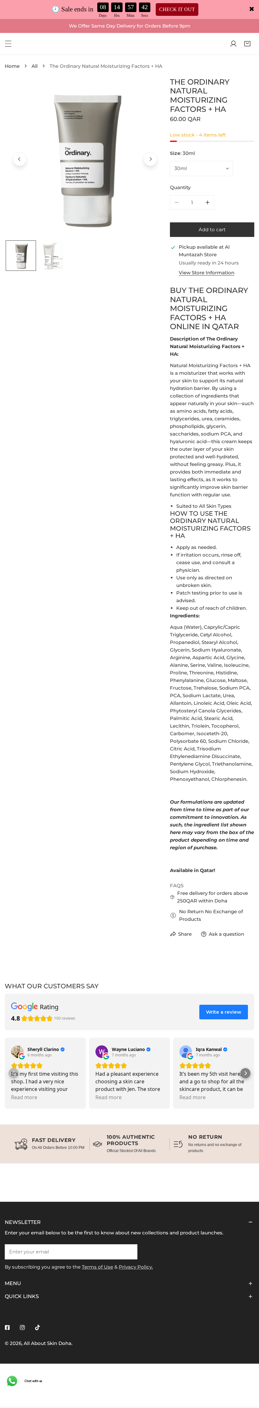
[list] (85, 158)
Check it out (177, 9)
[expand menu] (8, 44)
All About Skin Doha (47, 1343)
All (35, 66)
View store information (206, 272)
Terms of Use (97, 1267)
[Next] (150, 159)
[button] (247, 44)
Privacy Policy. (136, 1267)
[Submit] (129, 1251)
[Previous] (20, 159)
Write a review (223, 1012)
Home (12, 66)
